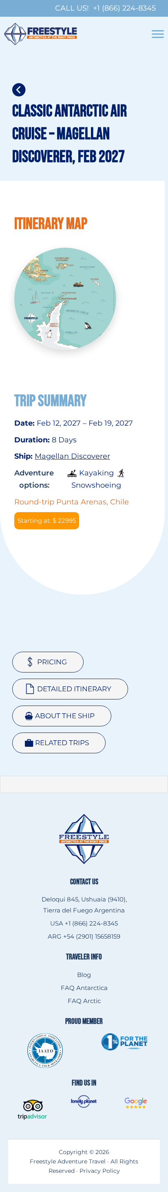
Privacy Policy (100, 1171)
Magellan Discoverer (72, 456)
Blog (84, 975)
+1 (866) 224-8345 (124, 8)
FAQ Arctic (84, 1001)
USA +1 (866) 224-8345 (84, 923)
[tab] (48, 662)
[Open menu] (158, 34)
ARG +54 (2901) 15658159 (84, 936)
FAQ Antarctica (84, 988)
